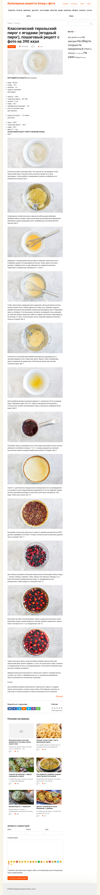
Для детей (72, 37)
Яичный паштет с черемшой (19, 806)
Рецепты (11, 10)
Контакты (74, 4)
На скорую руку (79, 53)
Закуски (53, 10)
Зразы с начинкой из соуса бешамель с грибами (46, 807)
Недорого (78, 57)
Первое (75, 10)
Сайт (46, 829)
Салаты (82, 10)
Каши (60, 10)
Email (28, 829)
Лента (82, 4)
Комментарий (13, 838)
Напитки (67, 10)
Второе (19, 10)
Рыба (71, 16)
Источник (59, 696)
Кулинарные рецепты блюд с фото (31, 3)
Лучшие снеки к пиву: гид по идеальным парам (47, 741)
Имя (10, 829)
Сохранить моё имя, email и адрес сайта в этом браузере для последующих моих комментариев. (35, 871)
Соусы (89, 10)
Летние (79, 37)
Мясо (29, 16)
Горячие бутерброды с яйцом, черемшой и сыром (20, 775)
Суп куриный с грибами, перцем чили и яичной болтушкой (48, 775)
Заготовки (44, 10)
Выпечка (27, 10)
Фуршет (84, 57)
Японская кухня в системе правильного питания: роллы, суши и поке (20, 742)
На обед (82, 41)
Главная (65, 4)
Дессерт (35, 10)
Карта (89, 4)
